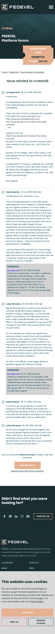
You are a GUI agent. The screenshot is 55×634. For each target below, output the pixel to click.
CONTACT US (42, 516)
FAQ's (31, 568)
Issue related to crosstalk (32, 72)
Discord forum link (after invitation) (27, 471)
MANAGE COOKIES (40, 622)
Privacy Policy (36, 601)
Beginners (14, 72)
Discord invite (27, 465)
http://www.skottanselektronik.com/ (23, 119)
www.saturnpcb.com (31, 116)
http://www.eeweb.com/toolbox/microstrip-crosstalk (26, 123)
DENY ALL (14, 622)
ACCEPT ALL (27, 612)
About (4, 568)
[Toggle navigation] (51, 7)
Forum (5, 72)
